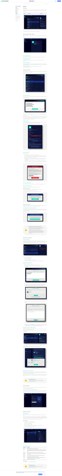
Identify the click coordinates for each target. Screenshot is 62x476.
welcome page (34, 117)
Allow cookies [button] (40, 474)
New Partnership (36, 64)
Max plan (29, 388)
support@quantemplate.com (33, 389)
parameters (30, 425)
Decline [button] (44, 474)
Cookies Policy (22, 472)
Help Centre (31, 1)
